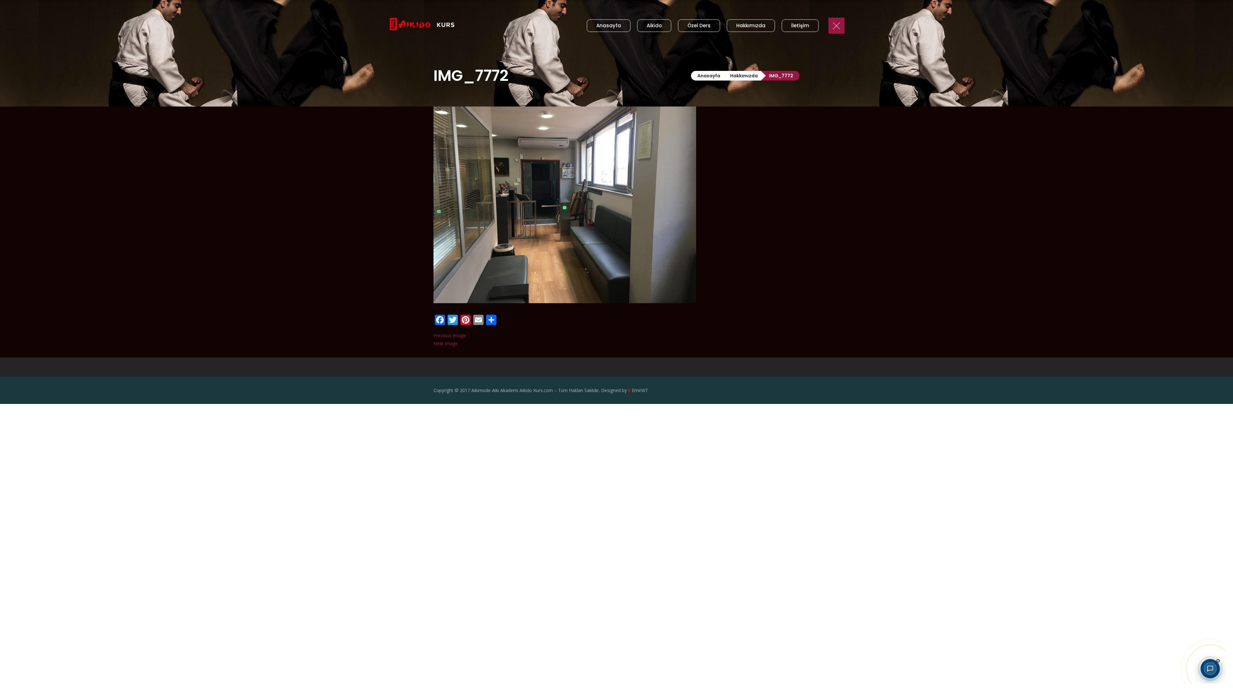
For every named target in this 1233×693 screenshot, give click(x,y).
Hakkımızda (744, 75)
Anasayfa (708, 75)
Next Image (445, 343)
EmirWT (640, 390)
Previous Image (449, 335)
